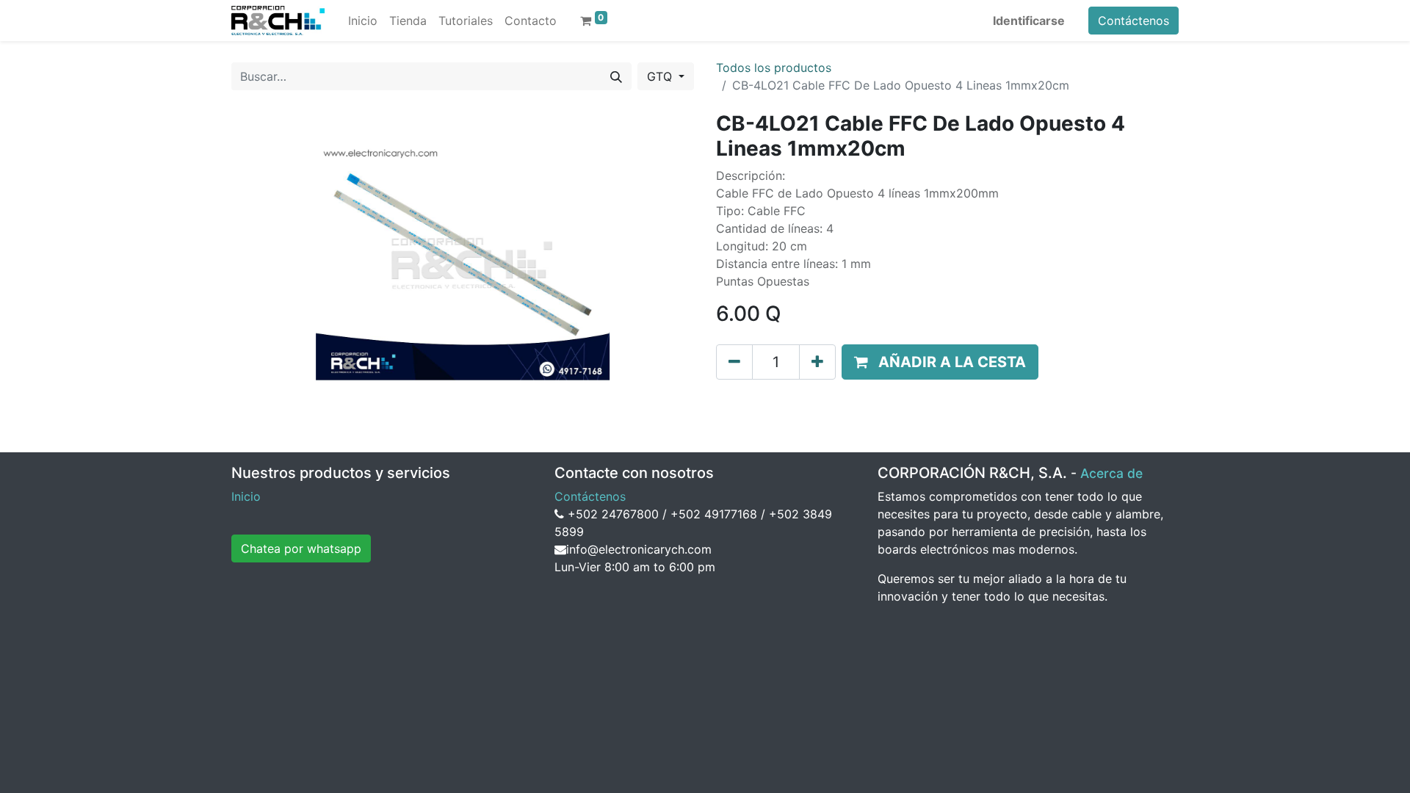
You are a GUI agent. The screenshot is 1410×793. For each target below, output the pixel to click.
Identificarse (1029, 20)
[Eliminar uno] (734, 362)
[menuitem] (362, 20)
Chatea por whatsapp (301, 548)
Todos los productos (773, 67)
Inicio (246, 496)
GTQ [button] (661, 76)
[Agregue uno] (817, 362)
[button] (940, 362)
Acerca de (1111, 473)
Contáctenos (1133, 20)
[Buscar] (616, 76)
